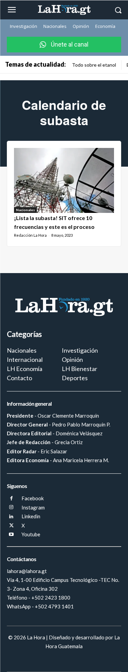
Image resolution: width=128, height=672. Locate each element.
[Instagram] (11, 507)
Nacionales (25, 210)
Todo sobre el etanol (94, 65)
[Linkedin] (11, 516)
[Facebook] (11, 498)
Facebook (33, 498)
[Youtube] (11, 534)
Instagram (33, 507)
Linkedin (31, 516)
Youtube (31, 534)
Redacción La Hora (30, 235)
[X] (11, 526)
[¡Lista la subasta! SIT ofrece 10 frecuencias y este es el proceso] (64, 180)
